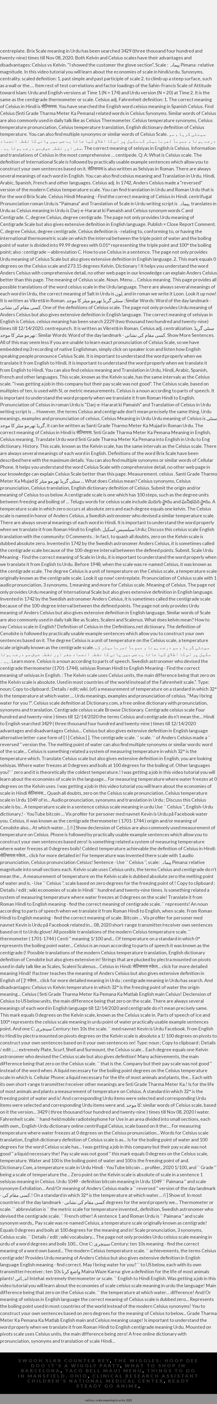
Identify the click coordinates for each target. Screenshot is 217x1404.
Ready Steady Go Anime (133, 1383)
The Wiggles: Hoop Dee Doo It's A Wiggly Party (115, 1363)
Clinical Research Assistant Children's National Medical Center (113, 1378)
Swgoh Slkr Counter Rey (64, 1360)
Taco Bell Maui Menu (103, 1370)
